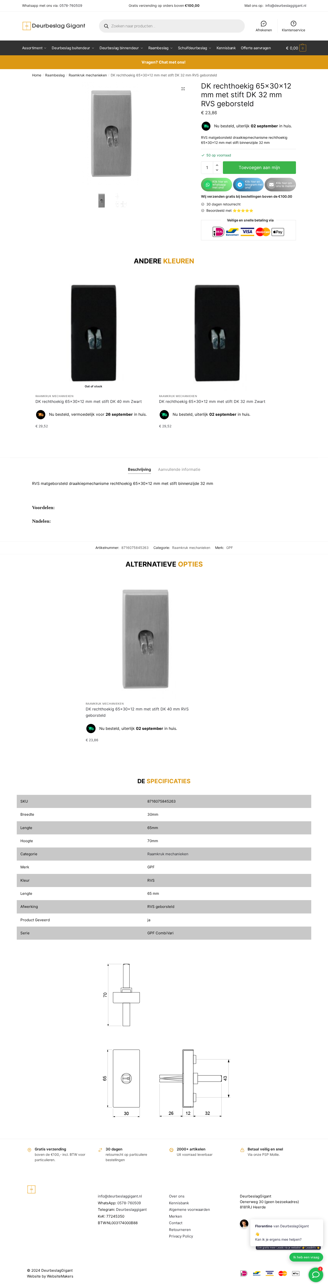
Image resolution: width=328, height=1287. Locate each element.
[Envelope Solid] (271, 184)
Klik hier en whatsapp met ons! (219, 184)
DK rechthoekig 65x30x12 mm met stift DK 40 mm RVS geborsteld (137, 712)
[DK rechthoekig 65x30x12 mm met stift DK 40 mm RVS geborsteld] (145, 639)
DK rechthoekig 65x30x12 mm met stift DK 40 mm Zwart (88, 401)
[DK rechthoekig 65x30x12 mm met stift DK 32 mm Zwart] (217, 333)
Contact (175, 1223)
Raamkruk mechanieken (88, 75)
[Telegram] (239, 184)
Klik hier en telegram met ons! (254, 184)
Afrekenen (264, 30)
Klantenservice (293, 30)
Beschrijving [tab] (139, 469)
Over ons (177, 1196)
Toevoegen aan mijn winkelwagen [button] (217, 436)
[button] (183, 89)
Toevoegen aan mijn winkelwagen (259, 169)
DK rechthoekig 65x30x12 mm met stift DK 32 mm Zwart (212, 401)
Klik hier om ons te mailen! (285, 184)
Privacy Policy (181, 1236)
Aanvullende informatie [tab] (179, 469)
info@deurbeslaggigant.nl (285, 5)
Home (36, 75)
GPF (229, 548)
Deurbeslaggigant (131, 1209)
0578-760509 (70, 5)
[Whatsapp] (207, 184)
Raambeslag (55, 75)
